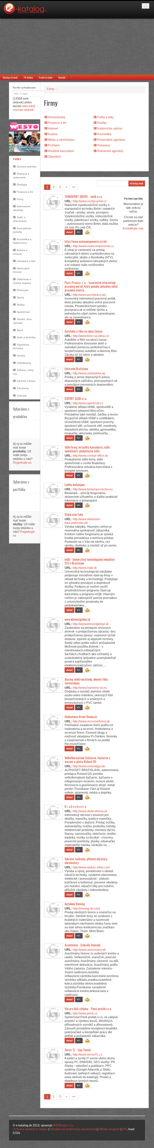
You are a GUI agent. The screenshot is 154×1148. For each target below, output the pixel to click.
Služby (20, 304)
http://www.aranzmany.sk (89, 949)
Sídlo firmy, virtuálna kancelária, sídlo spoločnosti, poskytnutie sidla (87, 449)
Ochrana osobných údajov (30, 1129)
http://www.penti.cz (85, 1013)
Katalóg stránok (10, 77)
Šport (19, 330)
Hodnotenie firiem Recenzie (81, 716)
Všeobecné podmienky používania (73, 1129)
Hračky (102, 122)
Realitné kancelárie (60, 151)
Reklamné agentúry (110, 151)
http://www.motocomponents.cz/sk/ (86, 241)
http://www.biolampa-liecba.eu (93, 489)
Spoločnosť (23, 311)
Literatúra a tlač (25, 261)
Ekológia (21, 184)
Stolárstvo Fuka (74, 514)
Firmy (19, 199)
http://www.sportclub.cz (88, 403)
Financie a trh (24, 191)
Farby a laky (105, 117)
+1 (79, 232)
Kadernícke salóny (109, 128)
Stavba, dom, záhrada (22, 321)
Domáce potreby (26, 166)
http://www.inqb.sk (85, 567)
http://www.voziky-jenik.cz (90, 201)
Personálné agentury (111, 139)
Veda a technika (26, 337)
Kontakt (62, 77)
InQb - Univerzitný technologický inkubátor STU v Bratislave (90, 561)
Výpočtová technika (21, 346)
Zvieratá (21, 395)
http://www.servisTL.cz (87, 1054)
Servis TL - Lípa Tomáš (78, 1050)
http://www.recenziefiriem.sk (91, 721)
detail (69, 232)
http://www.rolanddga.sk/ (89, 766)
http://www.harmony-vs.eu (90, 687)
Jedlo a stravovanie (20, 219)
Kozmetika (104, 134)
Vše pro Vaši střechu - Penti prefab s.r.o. (88, 1008)
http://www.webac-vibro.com (91, 867)
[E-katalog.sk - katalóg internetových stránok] (27, 10)
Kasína (52, 134)
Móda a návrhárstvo (60, 139)
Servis (20, 297)
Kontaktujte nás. (133, 228)
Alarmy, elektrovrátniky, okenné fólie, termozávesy (86, 681)
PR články (28, 77)
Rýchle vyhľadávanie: (24, 87)
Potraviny (103, 145)
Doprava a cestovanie (21, 175)
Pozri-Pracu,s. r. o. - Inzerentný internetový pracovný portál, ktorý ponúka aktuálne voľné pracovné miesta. (91, 286)
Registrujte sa (22, 462)
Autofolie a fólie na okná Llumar (84, 331)
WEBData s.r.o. (63, 1125)
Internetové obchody (21, 208)
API (124, 1129)
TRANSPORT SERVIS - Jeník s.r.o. (83, 196)
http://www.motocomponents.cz (93, 246)
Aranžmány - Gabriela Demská (82, 945)
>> (73, 187)
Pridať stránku (45, 77)
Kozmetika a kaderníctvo (22, 241)
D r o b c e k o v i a (75, 806)
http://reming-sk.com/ (86, 908)
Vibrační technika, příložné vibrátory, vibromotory (86, 861)
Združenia (22, 388)
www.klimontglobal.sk (77, 619)
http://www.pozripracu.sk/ (89, 294)
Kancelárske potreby (22, 230)
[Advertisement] (77, 46)
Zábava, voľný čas (23, 372)
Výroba (20, 355)
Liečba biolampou (75, 484)
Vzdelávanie (23, 362)
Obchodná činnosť (21, 270)
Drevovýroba (56, 117)
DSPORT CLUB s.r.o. (76, 398)
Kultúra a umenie (20, 252)
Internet (52, 128)
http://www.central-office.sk (90, 455)
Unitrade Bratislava (76, 368)
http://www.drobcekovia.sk (90, 811)
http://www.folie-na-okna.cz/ (91, 336)
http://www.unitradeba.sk (89, 373)
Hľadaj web (136, 183)
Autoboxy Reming (75, 904)
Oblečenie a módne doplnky (22, 281)
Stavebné (54, 156)
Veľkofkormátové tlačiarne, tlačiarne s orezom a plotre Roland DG (87, 760)
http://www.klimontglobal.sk (91, 624)
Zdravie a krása (25, 380)
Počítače (53, 145)
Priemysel (22, 290)
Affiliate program (109, 1129)
